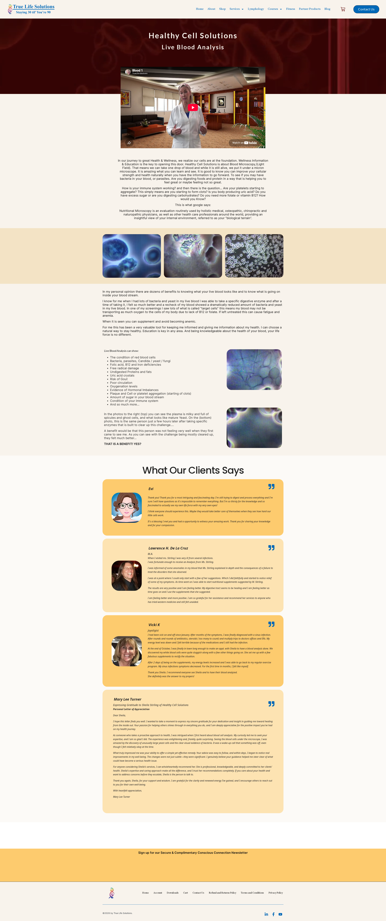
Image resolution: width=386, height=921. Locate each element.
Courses (273, 9)
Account (157, 893)
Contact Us (198, 893)
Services (235, 9)
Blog (327, 9)
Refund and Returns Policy (222, 893)
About (211, 9)
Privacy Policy (276, 893)
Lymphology (256, 9)
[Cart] (343, 9)
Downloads (173, 893)
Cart (185, 893)
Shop (222, 9)
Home (200, 9)
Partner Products (310, 9)
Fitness (290, 9)
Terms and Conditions (252, 893)
